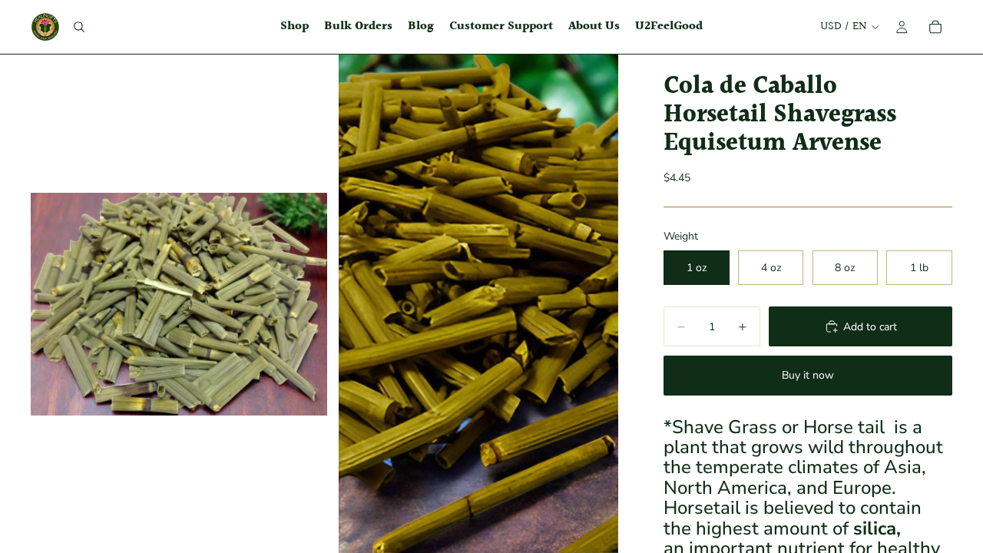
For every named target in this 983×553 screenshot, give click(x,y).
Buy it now (808, 375)
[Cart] (935, 27)
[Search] (79, 27)
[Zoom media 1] (179, 304)
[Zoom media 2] (478, 304)
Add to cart (870, 327)
